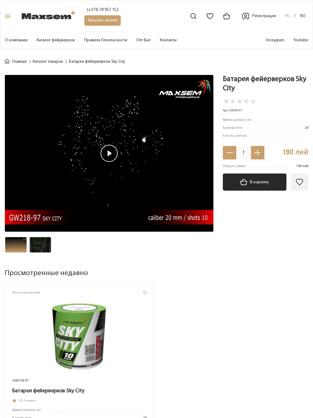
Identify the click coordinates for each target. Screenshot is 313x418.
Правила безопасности (105, 40)
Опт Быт (143, 40)
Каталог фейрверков (56, 40)
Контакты (168, 40)
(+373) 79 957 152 (102, 10)
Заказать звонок (102, 20)
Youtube (300, 40)
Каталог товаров (48, 61)
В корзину (259, 182)
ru (287, 16)
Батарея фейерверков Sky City (48, 391)
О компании (16, 40)
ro (303, 16)
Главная (19, 61)
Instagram (275, 40)
